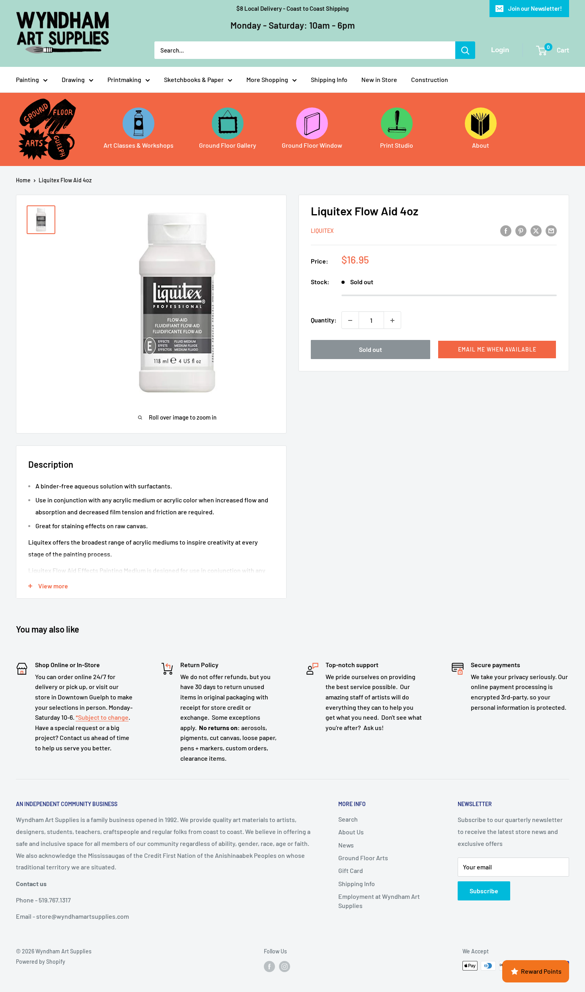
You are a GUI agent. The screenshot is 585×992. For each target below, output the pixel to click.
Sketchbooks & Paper (194, 79)
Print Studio (396, 145)
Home (23, 180)
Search (348, 819)
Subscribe (484, 890)
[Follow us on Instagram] (284, 966)
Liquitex (322, 231)
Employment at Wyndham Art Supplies (379, 900)
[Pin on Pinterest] (520, 230)
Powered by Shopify (40, 961)
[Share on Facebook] (505, 230)
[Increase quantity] (392, 320)
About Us (351, 832)
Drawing (73, 79)
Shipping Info (329, 79)
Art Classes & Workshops (138, 145)
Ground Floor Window (312, 145)
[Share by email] (551, 230)
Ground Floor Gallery (227, 145)
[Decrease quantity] (350, 320)
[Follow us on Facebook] (269, 966)
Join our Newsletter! (535, 8)
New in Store (379, 79)
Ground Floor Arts (363, 857)
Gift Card (350, 870)
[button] (497, 349)
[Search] (465, 50)
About (480, 145)
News (346, 845)
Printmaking (124, 79)
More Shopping (267, 79)
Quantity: (324, 320)
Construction (429, 79)
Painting (27, 79)
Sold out (370, 349)
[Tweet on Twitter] (536, 230)
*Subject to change (102, 717)
